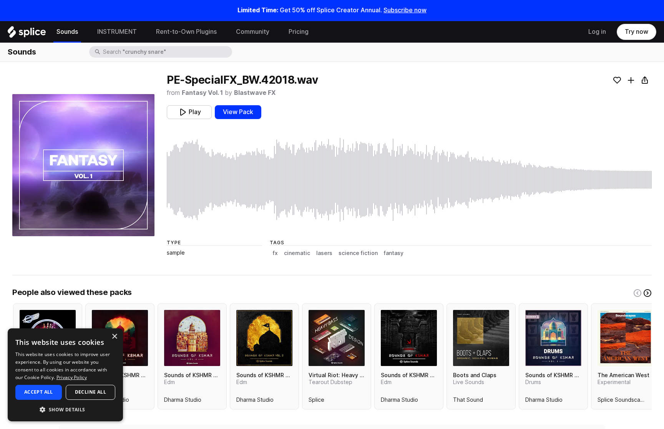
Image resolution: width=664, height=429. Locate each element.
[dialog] (65, 374)
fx (275, 253)
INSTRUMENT (117, 31)
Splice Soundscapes (624, 401)
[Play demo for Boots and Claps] (481, 338)
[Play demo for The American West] (625, 338)
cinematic (297, 253)
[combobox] (167, 52)
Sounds (67, 31)
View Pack (238, 112)
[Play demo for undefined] (83, 165)
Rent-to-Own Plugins (186, 31)
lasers (324, 253)
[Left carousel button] (637, 293)
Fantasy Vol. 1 (202, 92)
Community (252, 31)
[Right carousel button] (647, 293)
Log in (597, 31)
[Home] (27, 33)
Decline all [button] (90, 392)
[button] (65, 409)
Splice (316, 401)
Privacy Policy (71, 377)
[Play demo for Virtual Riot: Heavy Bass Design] (336, 338)
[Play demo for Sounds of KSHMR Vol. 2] (264, 338)
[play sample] (409, 179)
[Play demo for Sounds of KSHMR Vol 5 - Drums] (553, 338)
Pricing (299, 31)
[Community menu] (275, 32)
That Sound (468, 401)
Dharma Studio (182, 401)
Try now (636, 31)
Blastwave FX (255, 92)
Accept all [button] (38, 392)
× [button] (114, 337)
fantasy (393, 253)
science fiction (358, 253)
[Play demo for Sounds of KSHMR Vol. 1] (409, 338)
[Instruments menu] (142, 32)
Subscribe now (405, 10)
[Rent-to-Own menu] (222, 32)
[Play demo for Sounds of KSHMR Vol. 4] (192, 338)
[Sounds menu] (83, 32)
